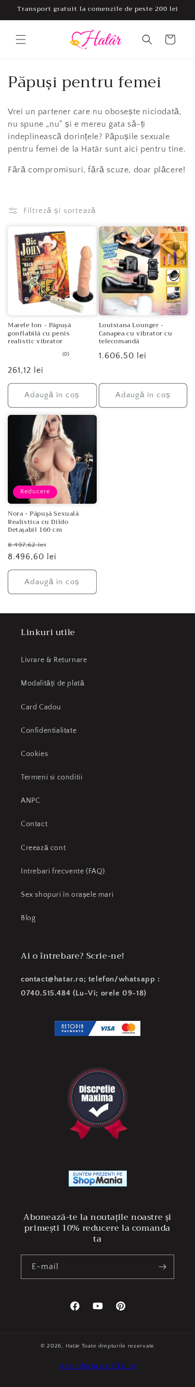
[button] (20, 39)
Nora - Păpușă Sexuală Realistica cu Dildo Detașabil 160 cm (43, 522)
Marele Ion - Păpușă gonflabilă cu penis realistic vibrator (39, 333)
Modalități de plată (52, 683)
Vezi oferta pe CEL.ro (97, 1366)
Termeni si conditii (51, 777)
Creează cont (43, 848)
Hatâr (73, 1346)
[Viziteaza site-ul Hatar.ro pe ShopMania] (98, 1180)
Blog (28, 918)
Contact (34, 824)
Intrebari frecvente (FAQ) (63, 871)
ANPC (30, 801)
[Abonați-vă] (162, 1267)
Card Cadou (41, 707)
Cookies (34, 754)
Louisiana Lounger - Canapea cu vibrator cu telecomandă (136, 333)
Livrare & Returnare (54, 660)
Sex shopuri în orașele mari (67, 895)
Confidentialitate (48, 730)
